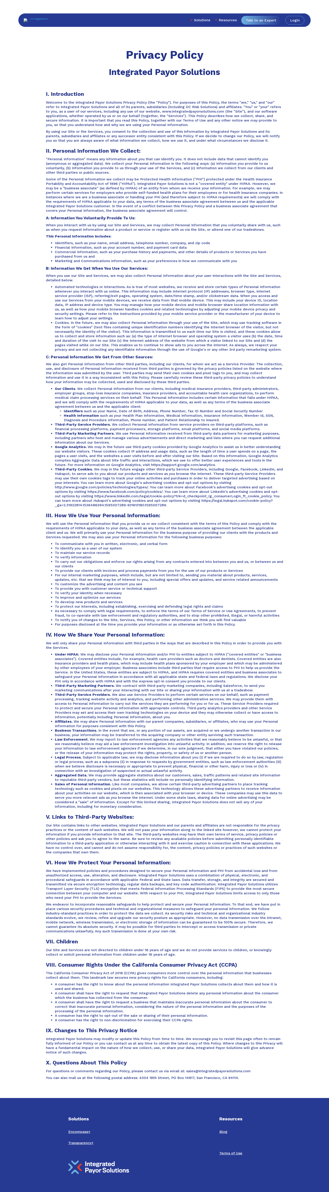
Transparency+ (81, 1143)
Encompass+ (79, 1132)
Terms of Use (230, 1153)
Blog (223, 1132)
